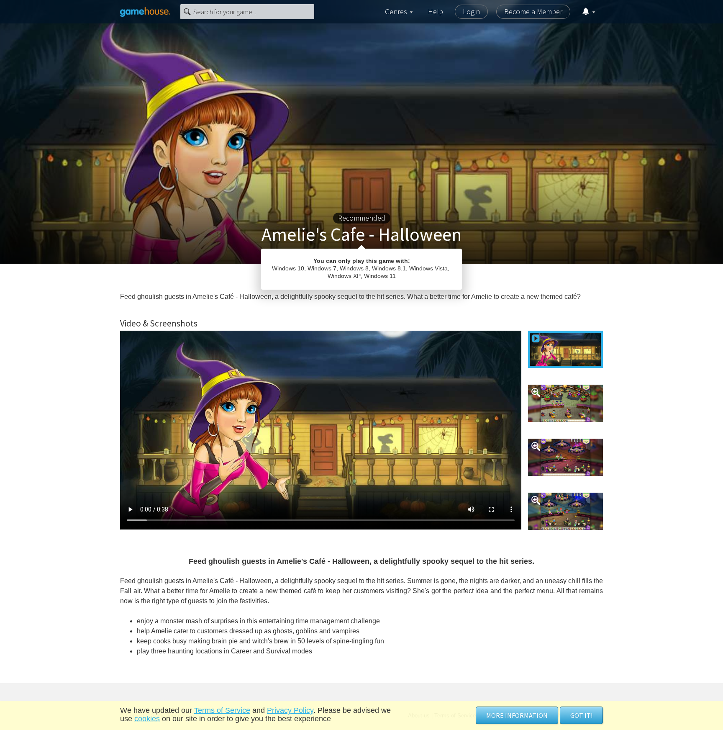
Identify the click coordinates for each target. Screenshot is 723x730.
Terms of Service (222, 710)
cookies (147, 719)
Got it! (581, 715)
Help (435, 11)
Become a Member (533, 11)
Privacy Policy (290, 710)
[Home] (145, 11)
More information (517, 715)
